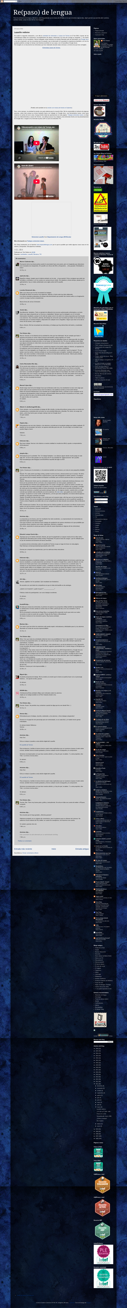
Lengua (97, 525)
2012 (97, 1081)
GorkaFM (23, 604)
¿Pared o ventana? (102, 1118)
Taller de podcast (99, 378)
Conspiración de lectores (103, 660)
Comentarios (99, 502)
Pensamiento (99, 892)
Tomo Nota (99, 902)
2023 (97, 1055)
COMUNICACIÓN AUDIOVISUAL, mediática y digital (103, 648)
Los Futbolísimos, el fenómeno (103, 841)
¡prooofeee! (99, 932)
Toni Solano (23, 333)
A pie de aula (99, 538)
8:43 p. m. (23, 462)
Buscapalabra (99, 1007)
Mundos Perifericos (100, 978)
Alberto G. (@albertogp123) (28, 407)
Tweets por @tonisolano (100, 487)
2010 (97, 1129)
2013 (97, 1079)
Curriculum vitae (99, 34)
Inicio (54, 849)
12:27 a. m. (23, 573)
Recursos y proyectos (101, 32)
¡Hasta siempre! (100, 913)
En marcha (106, 429)
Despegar (98, 769)
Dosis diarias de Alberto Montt (103, 956)
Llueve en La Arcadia (102, 846)
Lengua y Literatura (101, 790)
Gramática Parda (100, 768)
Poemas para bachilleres (106, 439)
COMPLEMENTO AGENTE (103, 634)
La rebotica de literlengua (103, 781)
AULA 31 (98, 572)
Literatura (97, 523)
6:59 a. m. (23, 806)
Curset (104, 457)
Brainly (97, 1001)
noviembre (100, 1088)
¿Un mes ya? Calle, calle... (104, 1111)
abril (98, 1104)
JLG (21, 579)
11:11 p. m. (23, 708)
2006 (97, 1138)
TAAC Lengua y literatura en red (103, 345)
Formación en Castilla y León (103, 568)
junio (98, 1100)
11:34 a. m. (23, 358)
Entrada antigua (82, 849)
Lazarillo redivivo (22, 32)
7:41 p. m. (23, 435)
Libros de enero (100, 934)
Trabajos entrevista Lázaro (75, 115)
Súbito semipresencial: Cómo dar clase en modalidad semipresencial (103, 714)
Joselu (22, 310)
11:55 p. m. (23, 304)
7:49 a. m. (23, 837)
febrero (99, 1123)
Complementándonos (102, 640)
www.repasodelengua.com (44, 244)
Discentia (97, 954)
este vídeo (60, 492)
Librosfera (99, 826)
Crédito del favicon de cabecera (25, 1295)
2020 (97, 1062)
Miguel (22, 674)
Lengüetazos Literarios (102, 803)
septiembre (100, 1093)
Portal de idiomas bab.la (101, 999)
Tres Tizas (99, 912)
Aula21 (97, 950)
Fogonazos (98, 970)
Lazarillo (30, 254)
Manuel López (24, 385)
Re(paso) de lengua (42, 12)
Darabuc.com (99, 667)
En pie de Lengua (101, 749)
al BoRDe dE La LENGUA (103, 552)
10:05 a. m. (23, 729)
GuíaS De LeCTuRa (101, 939)
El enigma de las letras (102, 719)
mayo (99, 1102)
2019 (97, 1065)
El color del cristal (100, 966)
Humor (97, 527)
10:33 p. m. (23, 697)
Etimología (98, 997)
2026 (97, 1048)
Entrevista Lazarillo (38, 237)
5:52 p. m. (23, 401)
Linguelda (98, 831)
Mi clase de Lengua (101, 860)
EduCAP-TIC (99, 699)
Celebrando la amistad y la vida (104, 898)
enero (99, 1126)
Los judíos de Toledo (101, 877)
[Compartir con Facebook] (20, 250)
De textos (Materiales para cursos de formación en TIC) (103, 371)
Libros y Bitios (100, 818)
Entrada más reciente (23, 849)
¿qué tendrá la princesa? (103, 938)
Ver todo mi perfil (98, 50)
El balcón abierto (99, 964)
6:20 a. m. (23, 598)
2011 (97, 1084)
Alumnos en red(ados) (102, 559)
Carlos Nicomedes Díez (27, 364)
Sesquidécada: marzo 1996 (104, 1116)
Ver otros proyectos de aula (102, 380)
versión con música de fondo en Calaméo (59, 107)
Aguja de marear (100, 545)
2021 (97, 1060)
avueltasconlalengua (101, 578)
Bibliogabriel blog (101, 592)
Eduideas (98, 705)
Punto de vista (99, 982)
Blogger (89, 1302)
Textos (97, 531)
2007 (97, 1136)
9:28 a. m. (23, 327)
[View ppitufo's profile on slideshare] (105, 493)
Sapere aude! (99, 896)
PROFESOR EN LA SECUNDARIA (101, 889)
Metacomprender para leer (103, 853)
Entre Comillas (100, 755)
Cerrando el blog (100, 706)
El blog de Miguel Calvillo (103, 710)
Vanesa (22, 713)
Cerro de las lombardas (102, 611)
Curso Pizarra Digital (100, 350)
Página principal (99, 30)
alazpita (22, 453)
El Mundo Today (99, 1009)
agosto (99, 1095)
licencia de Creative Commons (103, 387)
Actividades (98, 521)
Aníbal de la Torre (100, 947)
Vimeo (110, 1036)
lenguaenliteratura (101, 797)
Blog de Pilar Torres (101, 601)
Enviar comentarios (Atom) (30, 853)
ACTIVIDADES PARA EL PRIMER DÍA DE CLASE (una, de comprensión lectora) (103, 806)
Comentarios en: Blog (102, 625)
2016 (97, 1072)
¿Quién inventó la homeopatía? (104, 677)
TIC (40, 254)
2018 (97, 1067)
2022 (97, 1058)
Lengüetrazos (99, 811)
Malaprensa (98, 976)
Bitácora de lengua (101, 598)
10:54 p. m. (23, 552)
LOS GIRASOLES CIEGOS (102, 574)
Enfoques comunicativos (101, 343)
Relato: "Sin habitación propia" (103, 798)
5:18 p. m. (23, 379)
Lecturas (97, 513)
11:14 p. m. (23, 631)
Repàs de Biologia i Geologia (103, 984)
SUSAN (22, 690)
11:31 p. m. (23, 270)
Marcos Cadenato (25, 261)
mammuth (71, 1302)
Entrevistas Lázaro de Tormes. (51, 47)
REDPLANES (99, 764)
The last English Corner (102, 594)
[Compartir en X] (19, 250)
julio (98, 1097)
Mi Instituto (98, 375)
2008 (97, 1133)
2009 (97, 1131)
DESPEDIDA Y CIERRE (102, 635)
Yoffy (97, 925)
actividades (23, 254)
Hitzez (97, 972)
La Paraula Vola (100, 774)
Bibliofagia (99, 585)
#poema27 (98, 509)
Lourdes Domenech (26, 290)
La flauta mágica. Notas (102, 612)
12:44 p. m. (23, 685)
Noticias (97, 529)
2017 (97, 1069)
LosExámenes (99, 1003)
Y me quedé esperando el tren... (103, 988)
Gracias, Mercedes (108, 447)
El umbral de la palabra (102, 733)
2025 (97, 1051)
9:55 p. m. (23, 618)
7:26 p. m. (23, 417)
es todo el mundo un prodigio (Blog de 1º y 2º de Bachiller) (103, 364)
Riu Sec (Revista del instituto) (103, 373)
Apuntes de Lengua (101, 566)
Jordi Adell (98, 974)
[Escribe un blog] (17, 250)
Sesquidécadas (99, 515)
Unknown (23, 441)
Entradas (98, 499)
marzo (99, 1107)
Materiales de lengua (100, 995)
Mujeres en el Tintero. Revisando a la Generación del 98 (103, 784)
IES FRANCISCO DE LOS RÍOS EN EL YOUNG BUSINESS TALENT (104, 869)
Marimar (22, 624)
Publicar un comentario (25, 841)
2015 (97, 1074)
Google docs (85, 39)
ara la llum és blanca (101, 827)
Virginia (22, 423)
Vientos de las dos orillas (102, 986)
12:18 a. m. (23, 668)
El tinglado (98, 968)
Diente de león (100, 682)
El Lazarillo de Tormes (26, 745)
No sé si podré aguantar (107, 421)
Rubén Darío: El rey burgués (103, 862)
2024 (97, 1053)
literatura (36, 254)
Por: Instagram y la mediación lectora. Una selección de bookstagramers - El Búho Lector (104, 628)
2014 (97, 1076)
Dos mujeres (100, 1121)
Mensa (97, 1005)
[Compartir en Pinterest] (22, 250)
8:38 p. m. (23, 447)
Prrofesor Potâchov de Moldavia (103, 980)
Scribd (101, 493)
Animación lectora (100, 511)
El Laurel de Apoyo (101, 726)
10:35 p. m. (23, 528)
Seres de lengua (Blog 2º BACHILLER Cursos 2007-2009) (103, 367)
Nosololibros (99, 866)
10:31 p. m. (23, 510)
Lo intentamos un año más (102, 921)
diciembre (100, 1086)
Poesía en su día (101, 1113)
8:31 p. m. (23, 794)
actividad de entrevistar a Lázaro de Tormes (56, 35)
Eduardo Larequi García (27, 534)
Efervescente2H (99, 962)
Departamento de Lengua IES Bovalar (59, 237)
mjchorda (23, 276)
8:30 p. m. (23, 762)
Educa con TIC (99, 958)
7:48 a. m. (23, 826)
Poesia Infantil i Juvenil (102, 882)
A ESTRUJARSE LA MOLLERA (103, 745)
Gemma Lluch (100, 762)
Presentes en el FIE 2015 (102, 751)
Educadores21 (99, 960)
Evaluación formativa (101, 700)
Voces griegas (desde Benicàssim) (102, 918)
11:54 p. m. (23, 284)
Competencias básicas (101, 519)
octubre (99, 1090)
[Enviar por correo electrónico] (15, 250)
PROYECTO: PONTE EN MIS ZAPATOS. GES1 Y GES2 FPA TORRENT (103, 737)
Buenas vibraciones (100, 952)
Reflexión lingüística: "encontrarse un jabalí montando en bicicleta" (104, 685)
